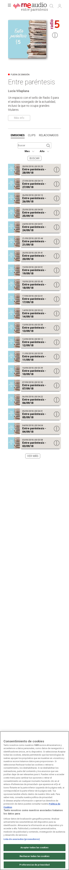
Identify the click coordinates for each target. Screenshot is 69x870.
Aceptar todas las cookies (34, 847)
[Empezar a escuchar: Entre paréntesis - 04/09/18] (34, 428)
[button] (9, 6)
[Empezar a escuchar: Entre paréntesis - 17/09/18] (34, 299)
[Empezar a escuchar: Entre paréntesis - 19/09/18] (34, 270)
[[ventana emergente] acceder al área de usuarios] (60, 6)
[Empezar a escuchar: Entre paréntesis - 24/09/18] (34, 227)
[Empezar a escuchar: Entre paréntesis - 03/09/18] (34, 443)
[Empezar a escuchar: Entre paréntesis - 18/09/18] (34, 285)
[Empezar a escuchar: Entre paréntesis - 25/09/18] (34, 213)
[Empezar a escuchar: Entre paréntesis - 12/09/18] (34, 342)
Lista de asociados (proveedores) (22, 839)
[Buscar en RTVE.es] (52, 6)
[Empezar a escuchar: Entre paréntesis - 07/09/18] (34, 385)
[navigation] (34, 135)
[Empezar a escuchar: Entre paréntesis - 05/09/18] (34, 414)
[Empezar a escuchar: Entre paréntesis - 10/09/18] (34, 371)
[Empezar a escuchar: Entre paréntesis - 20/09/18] (34, 256)
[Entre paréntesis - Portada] (30, 6)
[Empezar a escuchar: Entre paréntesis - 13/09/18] (34, 328)
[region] (34, 800)
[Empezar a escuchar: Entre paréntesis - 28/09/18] (34, 170)
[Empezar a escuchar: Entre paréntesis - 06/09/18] (34, 400)
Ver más (32, 456)
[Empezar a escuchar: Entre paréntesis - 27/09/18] (34, 184)
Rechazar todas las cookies (34, 856)
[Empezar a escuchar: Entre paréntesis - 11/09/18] (34, 357)
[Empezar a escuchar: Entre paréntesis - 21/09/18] (34, 241)
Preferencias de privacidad (34, 864)
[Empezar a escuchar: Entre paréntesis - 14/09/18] (34, 313)
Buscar (34, 158)
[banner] (30, 6)
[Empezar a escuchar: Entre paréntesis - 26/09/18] (34, 198)
